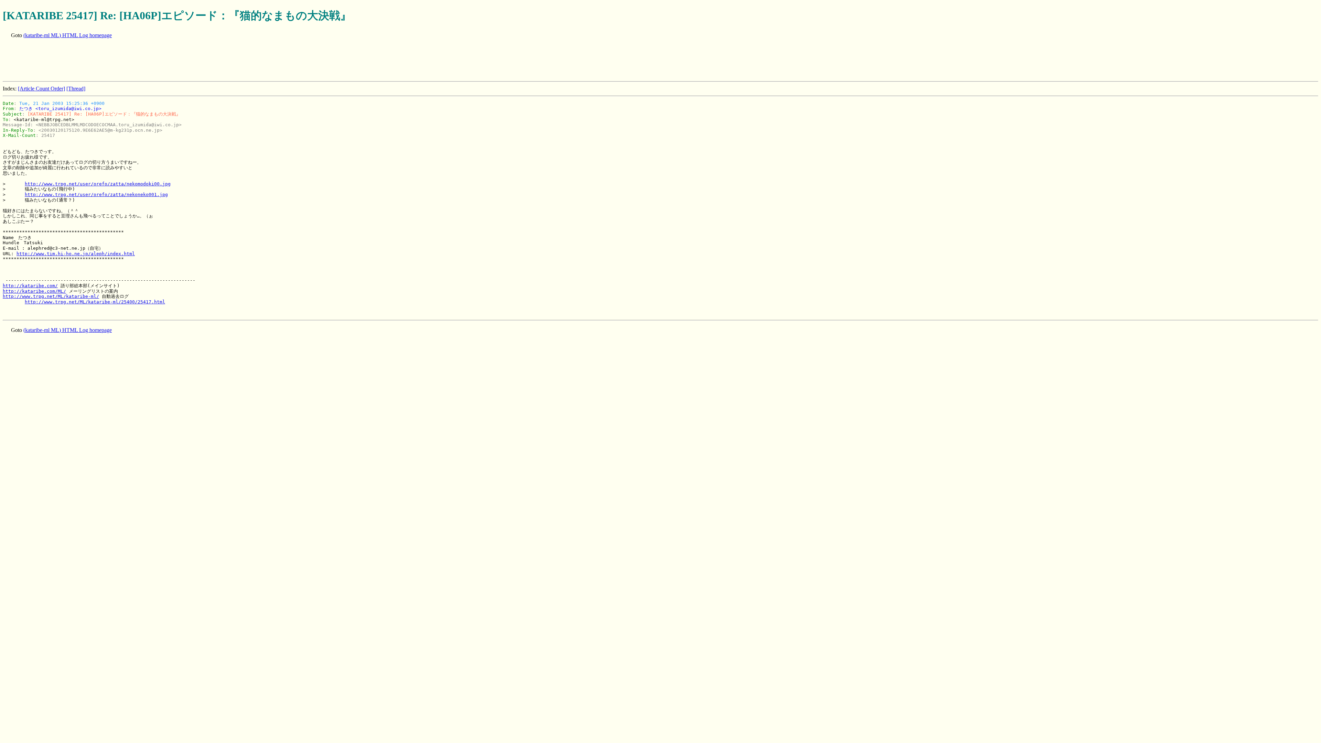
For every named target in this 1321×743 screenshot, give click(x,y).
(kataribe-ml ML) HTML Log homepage (67, 35)
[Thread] (75, 88)
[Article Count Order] (41, 88)
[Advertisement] (128, 60)
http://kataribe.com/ (30, 285)
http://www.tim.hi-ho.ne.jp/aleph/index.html (76, 253)
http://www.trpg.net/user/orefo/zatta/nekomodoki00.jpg (98, 183)
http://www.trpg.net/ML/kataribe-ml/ (51, 296)
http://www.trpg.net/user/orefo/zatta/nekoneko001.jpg (96, 194)
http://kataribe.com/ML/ (34, 291)
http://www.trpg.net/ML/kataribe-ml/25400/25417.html (95, 301)
